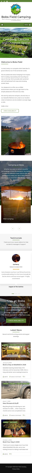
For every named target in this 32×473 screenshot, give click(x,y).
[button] (19, 228)
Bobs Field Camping (16, 17)
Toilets (19, 383)
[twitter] (7, 1)
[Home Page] (2, 24)
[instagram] (4, 1)
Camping (6, 345)
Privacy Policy (16, 469)
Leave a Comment (16, 377)
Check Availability (10, 110)
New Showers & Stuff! (10, 403)
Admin (6, 377)
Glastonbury (13, 345)
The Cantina (22, 345)
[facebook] (1, 1)
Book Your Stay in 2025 (11, 442)
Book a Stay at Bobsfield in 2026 (14, 365)
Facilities (6, 383)
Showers (12, 383)
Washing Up (26, 383)
